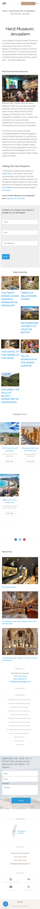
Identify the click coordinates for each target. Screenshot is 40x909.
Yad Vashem (7, 187)
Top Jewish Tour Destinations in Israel (19, 703)
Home (4, 11)
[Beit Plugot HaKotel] (20, 570)
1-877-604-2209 (20, 676)
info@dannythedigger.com (20, 682)
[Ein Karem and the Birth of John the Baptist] (30, 313)
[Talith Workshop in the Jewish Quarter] (30, 346)
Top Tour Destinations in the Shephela (19, 722)
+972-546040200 (20, 679)
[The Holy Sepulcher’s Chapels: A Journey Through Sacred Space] (20, 641)
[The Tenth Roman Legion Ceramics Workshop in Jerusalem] (10, 283)
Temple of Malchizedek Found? (29, 296)
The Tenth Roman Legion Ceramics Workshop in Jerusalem (10, 299)
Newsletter (20, 744)
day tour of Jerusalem (16, 198)
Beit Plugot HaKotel (9, 587)
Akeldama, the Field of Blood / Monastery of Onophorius (10, 396)
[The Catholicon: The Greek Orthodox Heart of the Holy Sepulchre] (20, 604)
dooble (20, 902)
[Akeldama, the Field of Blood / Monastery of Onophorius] (10, 379)
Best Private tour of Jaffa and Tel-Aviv (19, 711)
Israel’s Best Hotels (19, 737)
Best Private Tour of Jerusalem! (22, 11)
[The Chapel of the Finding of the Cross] (10, 344)
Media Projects (19, 740)
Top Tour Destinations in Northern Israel (19, 718)
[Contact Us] (5, 903)
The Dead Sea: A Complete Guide (19, 714)
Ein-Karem (6, 190)
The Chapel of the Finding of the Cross (10, 354)
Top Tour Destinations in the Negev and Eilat (19, 729)
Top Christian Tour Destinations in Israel (19, 699)
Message (5, 783)
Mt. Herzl (8, 174)
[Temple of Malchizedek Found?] (30, 283)
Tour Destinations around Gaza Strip (19, 725)
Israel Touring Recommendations (19, 733)
